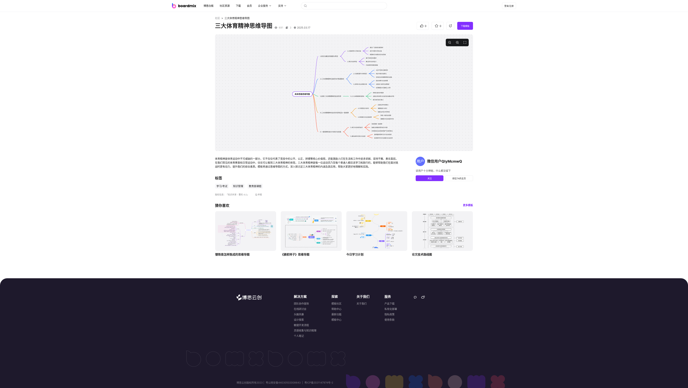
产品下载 (389, 303)
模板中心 (336, 319)
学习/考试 (221, 186)
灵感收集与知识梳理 (305, 330)
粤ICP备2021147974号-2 (318, 382)
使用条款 (389, 319)
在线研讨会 (300, 308)
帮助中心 (336, 308)
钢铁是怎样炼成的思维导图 (232, 254)
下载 (238, 5)
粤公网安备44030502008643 (283, 382)
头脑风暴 (299, 314)
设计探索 (299, 319)
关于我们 (362, 303)
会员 (249, 5)
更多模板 (468, 205)
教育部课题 (255, 186)
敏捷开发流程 (301, 325)
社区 (217, 18)
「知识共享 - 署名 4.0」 (237, 194)
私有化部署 (390, 308)
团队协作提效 (301, 303)
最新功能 (336, 314)
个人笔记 (299, 335)
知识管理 (238, 186)
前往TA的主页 (459, 178)
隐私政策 (389, 314)
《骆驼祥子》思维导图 (295, 254)
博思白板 (209, 5)
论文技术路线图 (422, 254)
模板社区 (336, 303)
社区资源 (225, 5)
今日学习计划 (355, 254)
